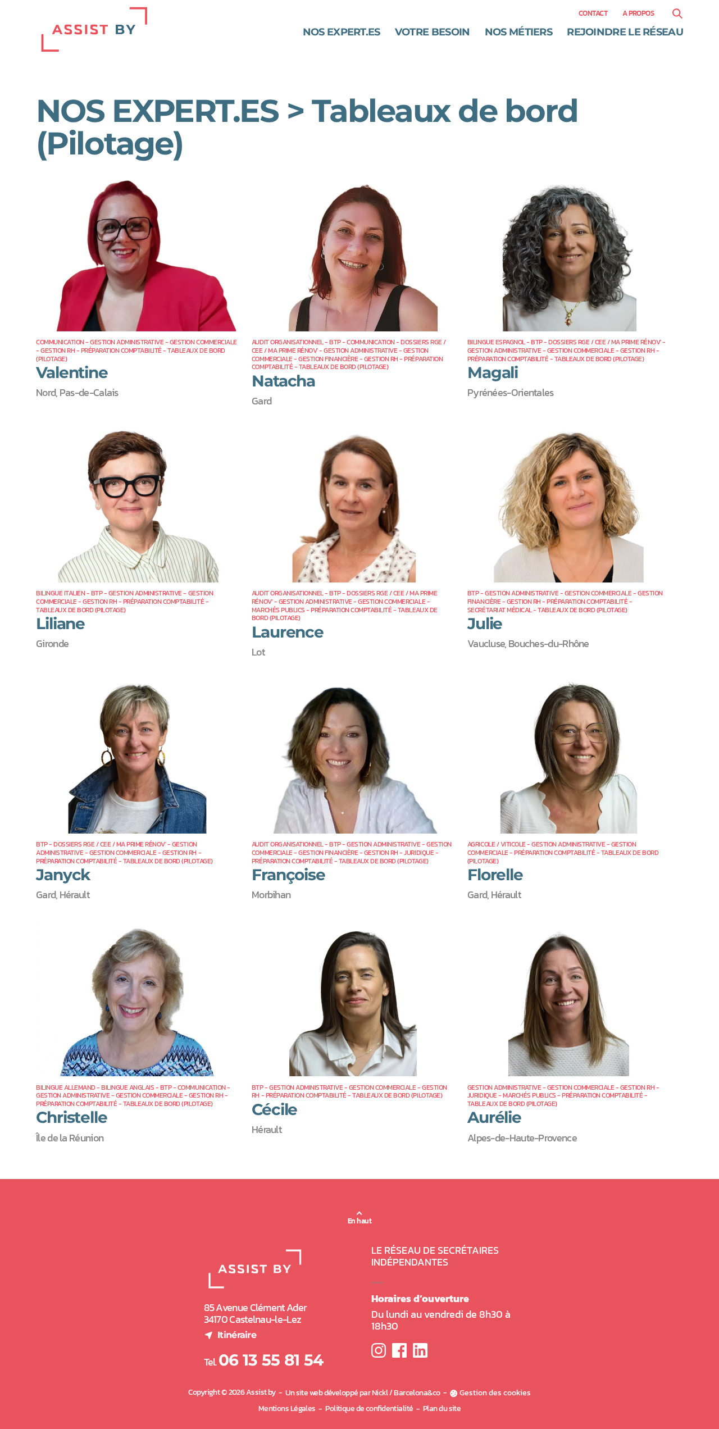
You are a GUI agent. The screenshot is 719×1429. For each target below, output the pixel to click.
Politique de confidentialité (369, 1408)
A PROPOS (638, 13)
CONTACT (593, 13)
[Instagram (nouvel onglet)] (378, 1350)
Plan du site (442, 1408)
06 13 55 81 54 (271, 1359)
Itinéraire (230, 1334)
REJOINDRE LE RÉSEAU (625, 32)
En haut (359, 1221)
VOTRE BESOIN (432, 32)
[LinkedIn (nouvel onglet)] (419, 1350)
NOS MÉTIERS (518, 32)
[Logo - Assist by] (94, 30)
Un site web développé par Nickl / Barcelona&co (362, 1393)
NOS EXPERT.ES (341, 32)
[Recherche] (677, 14)
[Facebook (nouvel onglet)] (399, 1350)
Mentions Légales (287, 1408)
